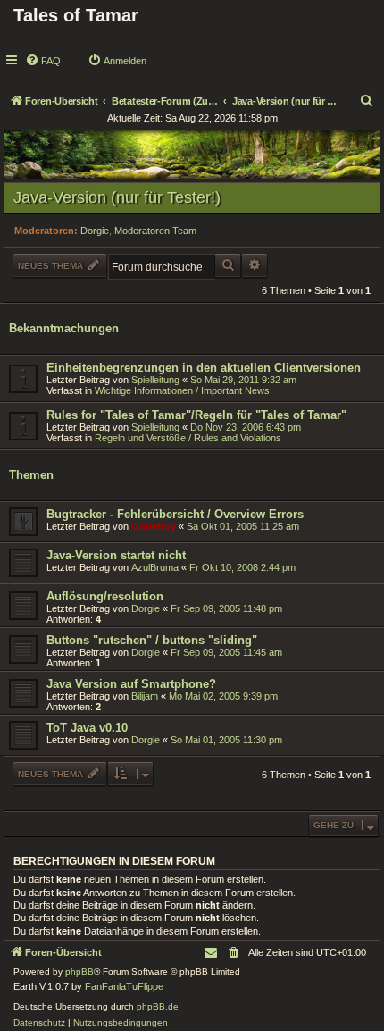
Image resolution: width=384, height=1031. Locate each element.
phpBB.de (158, 1006)
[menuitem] (43, 60)
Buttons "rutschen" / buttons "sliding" (151, 640)
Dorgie (94, 230)
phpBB (79, 972)
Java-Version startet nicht (116, 555)
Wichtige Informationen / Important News (182, 390)
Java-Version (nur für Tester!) (117, 197)
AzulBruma (155, 567)
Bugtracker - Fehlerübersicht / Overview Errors (175, 514)
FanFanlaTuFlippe (124, 986)
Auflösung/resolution (104, 596)
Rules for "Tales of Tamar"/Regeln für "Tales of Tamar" (196, 415)
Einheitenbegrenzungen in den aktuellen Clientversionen (203, 367)
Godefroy (153, 526)
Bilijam (144, 696)
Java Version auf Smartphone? (131, 684)
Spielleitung (155, 379)
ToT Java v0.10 (87, 727)
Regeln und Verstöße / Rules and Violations (188, 437)
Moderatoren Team (155, 230)
